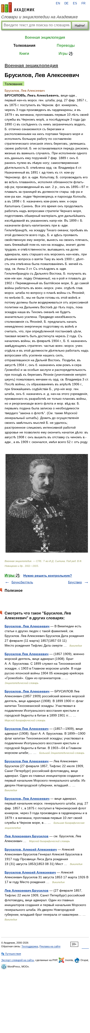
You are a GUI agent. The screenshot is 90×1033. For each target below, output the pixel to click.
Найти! (80, 25)
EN (58, 3)
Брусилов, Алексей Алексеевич (31, 849)
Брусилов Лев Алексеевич (26, 654)
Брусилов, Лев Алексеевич (27, 626)
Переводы (66, 45)
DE (66, 3)
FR (83, 3)
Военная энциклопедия (45, 37)
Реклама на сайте (49, 946)
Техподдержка (29, 946)
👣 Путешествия (11, 953)
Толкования (24, 45)
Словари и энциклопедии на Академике (39, 17)
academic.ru (17, 7)
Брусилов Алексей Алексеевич (30, 872)
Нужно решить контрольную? (47, 575)
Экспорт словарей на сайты (17, 960)
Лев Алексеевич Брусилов (26, 836)
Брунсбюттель (22, 582)
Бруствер (75, 582)
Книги (24, 53)
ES (75, 3)
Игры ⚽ (66, 53)
